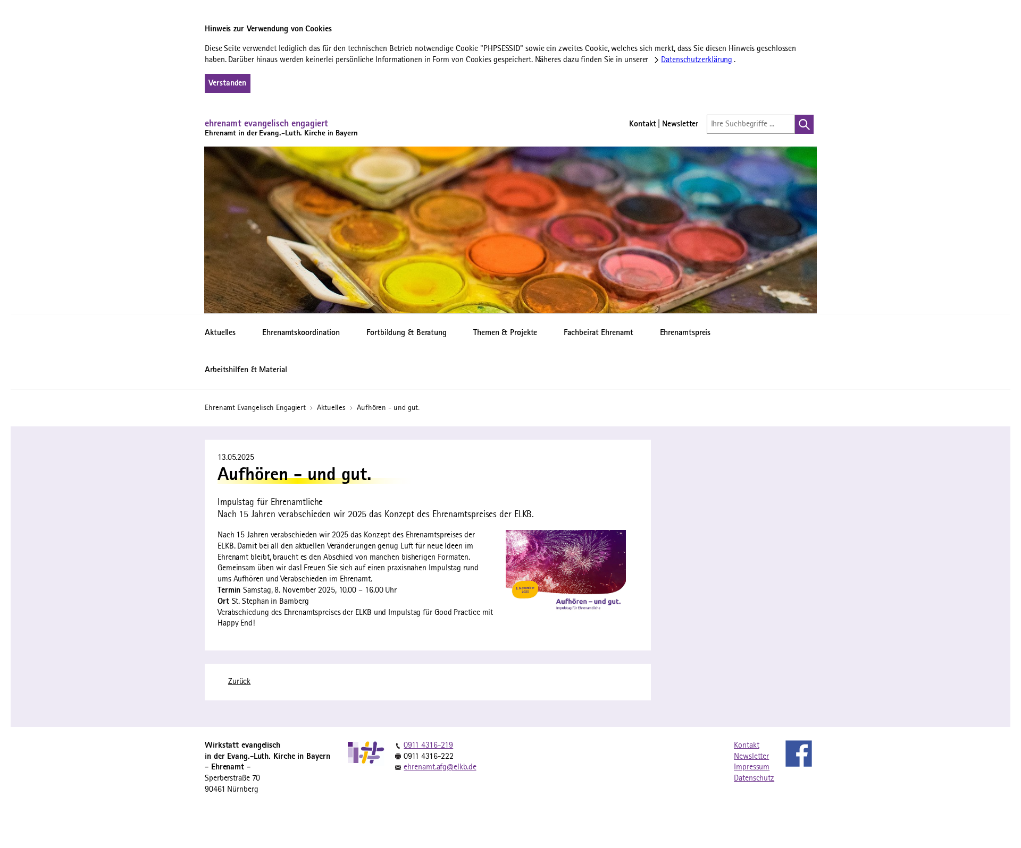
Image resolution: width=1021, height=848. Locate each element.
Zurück (239, 682)
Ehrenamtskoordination (301, 333)
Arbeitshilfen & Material (246, 370)
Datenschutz (754, 778)
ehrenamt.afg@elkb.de (440, 767)
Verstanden (227, 83)
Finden (804, 124)
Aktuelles (220, 333)
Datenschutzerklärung (696, 60)
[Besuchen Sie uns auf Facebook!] (798, 753)
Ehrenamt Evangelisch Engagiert (256, 408)
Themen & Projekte (505, 333)
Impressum (751, 767)
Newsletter (680, 124)
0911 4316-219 (428, 745)
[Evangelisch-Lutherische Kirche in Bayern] (353, 753)
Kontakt (642, 124)
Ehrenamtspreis (685, 333)
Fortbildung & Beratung (406, 333)
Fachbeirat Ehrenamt (598, 333)
